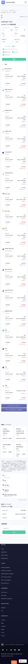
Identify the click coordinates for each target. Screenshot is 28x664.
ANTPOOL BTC (9, 173)
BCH (6, 330)
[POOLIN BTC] (3, 153)
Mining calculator (5, 567)
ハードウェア (4, 10)
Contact (3, 620)
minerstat (8, 2)
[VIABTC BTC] (3, 132)
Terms (2, 633)
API (2, 611)
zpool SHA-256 (9, 290)
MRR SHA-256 (8, 90)
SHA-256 (7, 74)
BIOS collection (5, 583)
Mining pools (4, 558)
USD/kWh (23, 35)
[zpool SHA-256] (3, 291)
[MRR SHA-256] (3, 90)
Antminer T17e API (22, 500)
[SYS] (3, 368)
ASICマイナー (13, 10)
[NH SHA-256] (3, 70)
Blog (2, 623)
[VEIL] (3, 386)
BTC (6, 228)
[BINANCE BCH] (3, 312)
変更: (1, 16)
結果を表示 (17, 39)
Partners (3, 626)
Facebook (6, 649)
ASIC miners (4, 592)
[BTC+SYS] (3, 194)
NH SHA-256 (8, 69)
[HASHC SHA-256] (3, 249)
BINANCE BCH (8, 311)
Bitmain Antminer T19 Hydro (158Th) (20, 431)
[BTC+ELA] (3, 211)
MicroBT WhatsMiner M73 (19, 447)
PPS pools (16, 52)
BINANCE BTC (8, 110)
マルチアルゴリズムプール (11, 49)
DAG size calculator (6, 580)
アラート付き (7, 46)
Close (14, 662)
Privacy (3, 636)
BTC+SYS (7, 194)
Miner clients (4, 555)
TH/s (11, 30)
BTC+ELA (7, 211)
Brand (2, 629)
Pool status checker (6, 577)
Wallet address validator (7, 574)
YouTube (14, 649)
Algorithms (4, 552)
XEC (6, 349)
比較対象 (4, 524)
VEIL (6, 385)
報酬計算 (4, 39)
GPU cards (3, 595)
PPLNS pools (7, 54)
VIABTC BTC (8, 131)
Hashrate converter (6, 571)
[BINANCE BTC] (3, 111)
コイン (15, 46)
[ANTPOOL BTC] (3, 174)
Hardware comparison (6, 599)
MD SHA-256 (8, 269)
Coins (2, 549)
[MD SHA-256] (3, 270)
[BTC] (3, 229)
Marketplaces (7, 52)
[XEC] (3, 349)
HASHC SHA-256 (9, 248)
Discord (19, 649)
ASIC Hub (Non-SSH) (10, 495)
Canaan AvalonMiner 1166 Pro (6, 431)
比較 (14, 532)
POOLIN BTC (8, 152)
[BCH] (3, 331)
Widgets (3, 608)
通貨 (3, 33)
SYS (6, 367)
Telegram (10, 649)
